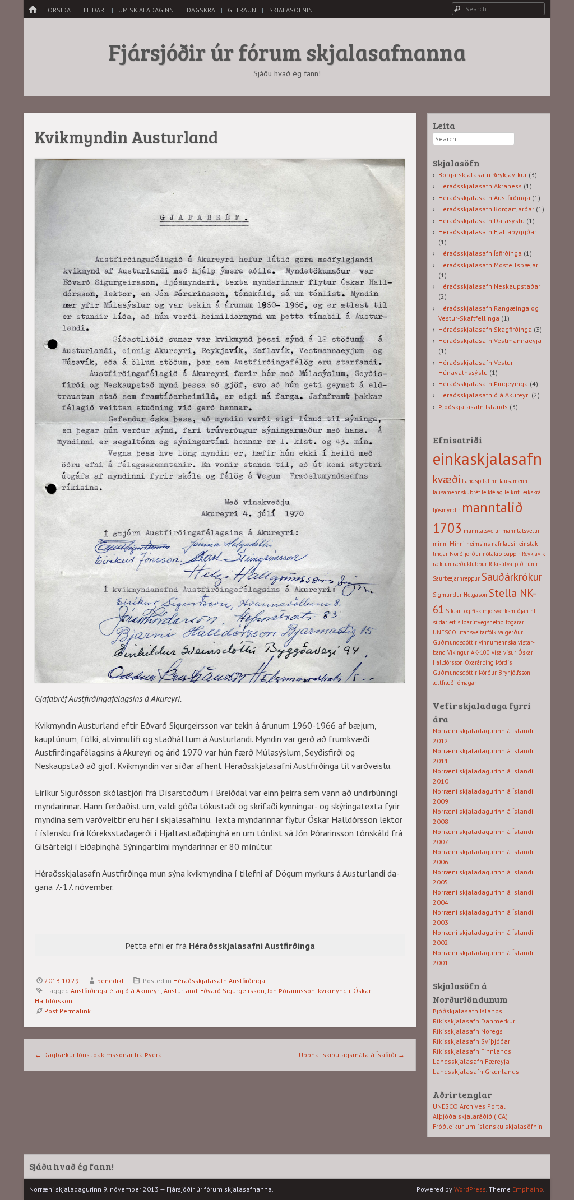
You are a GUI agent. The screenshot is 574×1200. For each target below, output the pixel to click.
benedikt (110, 980)
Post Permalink (67, 1011)
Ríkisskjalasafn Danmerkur (474, 1021)
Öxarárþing (479, 662)
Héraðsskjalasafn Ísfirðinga (480, 253)
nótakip (492, 554)
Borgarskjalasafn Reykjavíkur (482, 174)
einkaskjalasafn (487, 458)
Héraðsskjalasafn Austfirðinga (219, 980)
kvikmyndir (334, 990)
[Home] (32, 9)
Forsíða (57, 10)
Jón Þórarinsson (291, 990)
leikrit (512, 492)
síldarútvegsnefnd (480, 622)
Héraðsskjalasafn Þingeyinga (483, 383)
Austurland (180, 990)
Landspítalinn (480, 481)
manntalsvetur (521, 531)
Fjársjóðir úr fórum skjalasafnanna (287, 51)
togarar (515, 622)
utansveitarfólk (477, 632)
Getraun (242, 10)
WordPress (470, 1189)
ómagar (466, 683)
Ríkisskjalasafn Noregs (468, 1031)
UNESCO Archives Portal (469, 1106)
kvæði (446, 479)
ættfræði (444, 683)
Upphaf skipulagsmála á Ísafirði (352, 1054)
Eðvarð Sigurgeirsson (232, 990)
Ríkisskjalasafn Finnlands (472, 1051)
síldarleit (444, 622)
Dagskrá (201, 10)
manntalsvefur (482, 531)
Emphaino (527, 1189)
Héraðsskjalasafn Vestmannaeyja (489, 340)
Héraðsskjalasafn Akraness (480, 186)
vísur (509, 652)
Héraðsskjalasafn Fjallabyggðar (487, 232)
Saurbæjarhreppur (456, 578)
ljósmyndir (446, 510)
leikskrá (531, 492)
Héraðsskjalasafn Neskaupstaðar (489, 286)
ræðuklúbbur (470, 564)
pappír (511, 554)
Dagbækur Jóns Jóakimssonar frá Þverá (98, 1054)
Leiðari (95, 10)
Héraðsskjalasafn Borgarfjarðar (486, 209)
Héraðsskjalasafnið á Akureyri (484, 395)
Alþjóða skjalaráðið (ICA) (470, 1116)
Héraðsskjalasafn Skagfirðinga (485, 329)
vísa (497, 652)
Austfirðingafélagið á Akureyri (116, 990)
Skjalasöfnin (291, 10)
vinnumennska (497, 642)
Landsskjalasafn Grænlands (476, 1071)
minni (440, 544)
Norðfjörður (465, 554)
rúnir (531, 564)
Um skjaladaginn (146, 10)
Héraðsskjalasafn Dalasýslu (481, 220)
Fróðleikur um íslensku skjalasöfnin (488, 1126)
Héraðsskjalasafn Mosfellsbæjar (488, 265)
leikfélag (492, 492)
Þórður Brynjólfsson (504, 673)
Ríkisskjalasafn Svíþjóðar (471, 1041)
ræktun (442, 564)
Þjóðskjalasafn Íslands (473, 406)
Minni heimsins (470, 544)
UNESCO (444, 632)
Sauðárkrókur (512, 576)
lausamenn (513, 481)
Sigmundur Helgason (460, 595)
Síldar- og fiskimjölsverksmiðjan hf (490, 611)
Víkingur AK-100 (468, 652)
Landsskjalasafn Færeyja (471, 1061)
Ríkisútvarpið (506, 564)
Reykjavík (533, 554)
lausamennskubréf (456, 492)
